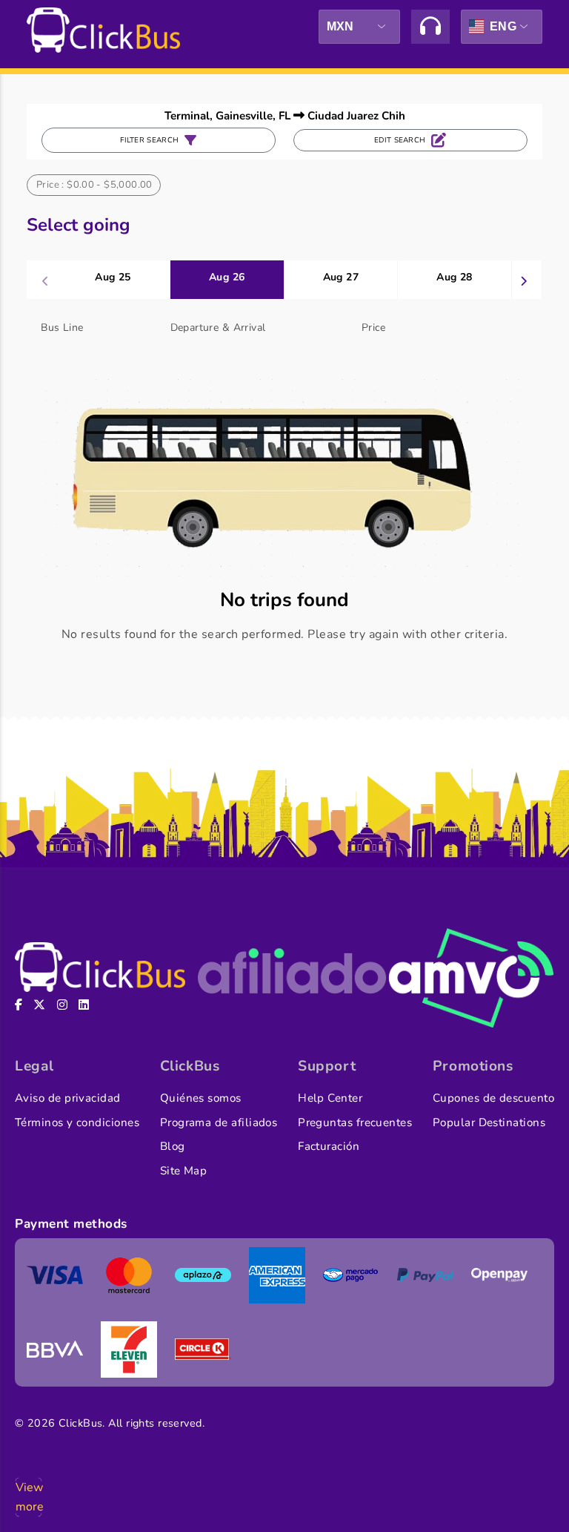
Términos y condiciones (77, 1122)
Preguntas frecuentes (355, 1122)
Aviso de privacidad (68, 1098)
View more (28, 1497)
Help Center (330, 1098)
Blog (172, 1146)
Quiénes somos (201, 1098)
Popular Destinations (489, 1122)
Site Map (183, 1170)
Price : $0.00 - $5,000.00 (94, 184)
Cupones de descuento (493, 1098)
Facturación (328, 1146)
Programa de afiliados (219, 1122)
